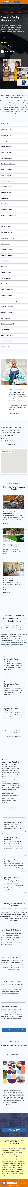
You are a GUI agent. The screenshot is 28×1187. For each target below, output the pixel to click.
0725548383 (17, 2)
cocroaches (11, 667)
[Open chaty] (4, 1183)
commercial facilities (14, 690)
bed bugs (19, 665)
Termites (10, 714)
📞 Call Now (4, 37)
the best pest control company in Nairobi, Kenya (14, 642)
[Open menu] (24, 2)
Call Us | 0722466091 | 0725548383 (14, 1130)
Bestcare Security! (6, 944)
